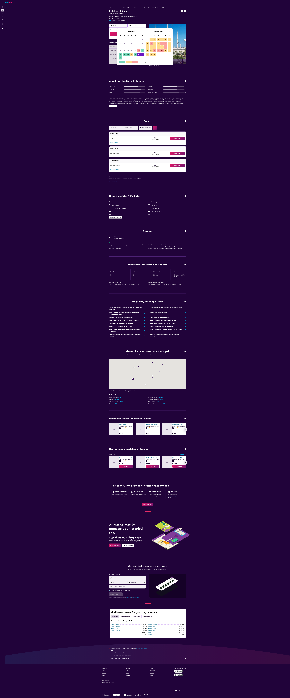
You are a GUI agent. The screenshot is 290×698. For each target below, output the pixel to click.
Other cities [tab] (115, 616)
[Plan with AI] (3, 19)
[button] (2, 2)
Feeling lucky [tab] (136, 616)
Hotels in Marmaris (152, 632)
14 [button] (135, 47)
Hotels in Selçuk (152, 634)
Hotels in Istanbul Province (142, 7)
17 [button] (120, 50)
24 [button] (120, 54)
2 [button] (142, 39)
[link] (126, 466)
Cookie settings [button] (113, 181)
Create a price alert (172, 496)
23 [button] (142, 50)
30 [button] (142, 54)
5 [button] (165, 39)
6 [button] (131, 43)
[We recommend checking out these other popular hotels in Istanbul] (185, 419)
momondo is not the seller (118, 653)
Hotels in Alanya (152, 628)
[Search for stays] (3, 10)
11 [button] (124, 47)
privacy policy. (136, 597)
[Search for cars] (3, 13)
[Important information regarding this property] (185, 265)
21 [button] (135, 50)
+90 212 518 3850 (114, 18)
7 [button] (135, 43)
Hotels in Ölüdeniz (115, 626)
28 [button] (135, 54)
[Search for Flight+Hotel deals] (3, 16)
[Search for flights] (3, 6)
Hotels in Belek (151, 626)
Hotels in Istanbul (153, 7)
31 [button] (120, 58)
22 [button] (139, 50)
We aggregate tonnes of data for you (121, 655)
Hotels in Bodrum (115, 630)
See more (182, 454)
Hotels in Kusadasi (152, 624)
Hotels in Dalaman (115, 632)
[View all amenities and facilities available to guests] (185, 196)
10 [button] (120, 47)
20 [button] (131, 50)
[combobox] (129, 578)
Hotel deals (111, 7)
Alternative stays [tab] (125, 616)
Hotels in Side (151, 630)
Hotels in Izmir (114, 628)
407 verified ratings (120, 20)
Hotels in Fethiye (115, 634)
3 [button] (120, 43)
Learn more (146, 176)
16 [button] (142, 47)
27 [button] (131, 54)
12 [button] (128, 47)
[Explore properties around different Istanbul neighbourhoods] (185, 449)
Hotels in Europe (119, 7)
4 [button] (124, 43)
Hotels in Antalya (115, 624)
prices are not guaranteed (141, 648)
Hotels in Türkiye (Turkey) (129, 7)
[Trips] (3, 23)
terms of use (128, 597)
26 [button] (128, 54)
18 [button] (124, 50)
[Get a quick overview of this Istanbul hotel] (185, 81)
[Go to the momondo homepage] (10, 2)
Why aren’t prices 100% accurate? (120, 658)
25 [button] (124, 54)
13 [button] (131, 47)
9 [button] (142, 43)
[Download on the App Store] (178, 675)
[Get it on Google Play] (178, 671)
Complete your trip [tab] (147, 616)
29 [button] (139, 54)
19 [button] (128, 50)
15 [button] (138, 47)
